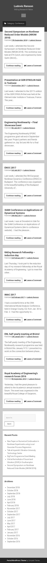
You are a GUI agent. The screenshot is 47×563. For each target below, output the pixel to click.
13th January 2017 (17, 337)
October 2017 (12, 512)
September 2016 (13, 542)
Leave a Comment (33, 66)
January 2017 (12, 533)
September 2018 (13, 493)
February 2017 (13, 530)
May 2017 (11, 524)
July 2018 (11, 496)
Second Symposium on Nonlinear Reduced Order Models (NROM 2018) (22, 34)
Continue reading (14, 66)
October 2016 (12, 539)
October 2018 (12, 490)
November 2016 (13, 536)
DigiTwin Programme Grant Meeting (21, 456)
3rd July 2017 (16, 170)
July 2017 (11, 518)
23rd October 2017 (18, 86)
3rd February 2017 (17, 258)
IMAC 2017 (10, 294)
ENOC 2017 (10, 167)
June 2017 (11, 521)
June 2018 (11, 499)
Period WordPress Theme (16, 560)
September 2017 (13, 515)
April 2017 (11, 527)
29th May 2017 (16, 216)
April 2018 (11, 503)
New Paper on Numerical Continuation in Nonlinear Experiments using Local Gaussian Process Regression (23, 444)
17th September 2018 (19, 40)
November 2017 (13, 509)
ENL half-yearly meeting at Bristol (22, 334)
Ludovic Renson (23, 6)
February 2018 (13, 506)
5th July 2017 (16, 128)
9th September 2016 (18, 379)
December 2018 (13, 487)
